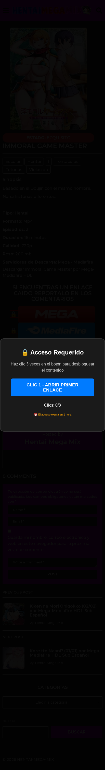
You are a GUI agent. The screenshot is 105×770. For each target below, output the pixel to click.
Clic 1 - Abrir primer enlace (52, 387)
